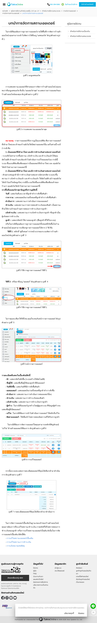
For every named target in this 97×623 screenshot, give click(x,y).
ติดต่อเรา (79, 568)
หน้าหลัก (5, 11)
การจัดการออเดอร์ (69, 11)
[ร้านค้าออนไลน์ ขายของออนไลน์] (47, 619)
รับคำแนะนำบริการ (71, 4)
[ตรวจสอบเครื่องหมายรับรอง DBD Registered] (7, 606)
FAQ (34, 573)
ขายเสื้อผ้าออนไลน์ (82, 576)
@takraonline (11, 598)
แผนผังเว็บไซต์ (38, 579)
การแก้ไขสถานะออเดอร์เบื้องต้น (20, 538)
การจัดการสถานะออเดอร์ (10, 13)
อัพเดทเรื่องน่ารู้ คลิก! (15, 578)
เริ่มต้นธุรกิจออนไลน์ (83, 579)
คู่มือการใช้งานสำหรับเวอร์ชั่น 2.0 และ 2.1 (25, 11)
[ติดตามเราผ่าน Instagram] (7, 598)
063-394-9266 (55, 4)
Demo (35, 568)
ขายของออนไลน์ (31, 620)
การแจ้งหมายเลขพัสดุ (16, 546)
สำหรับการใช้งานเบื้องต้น (80, 31)
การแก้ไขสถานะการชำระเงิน (19, 542)
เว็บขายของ (80, 582)
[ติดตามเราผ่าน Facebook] (3, 598)
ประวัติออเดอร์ (59, 571)
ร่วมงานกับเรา (38, 576)
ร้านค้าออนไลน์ (19, 620)
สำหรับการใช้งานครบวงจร (51, 11)
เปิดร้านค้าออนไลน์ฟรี (87, 4)
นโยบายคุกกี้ (69, 613)
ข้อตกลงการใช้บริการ (40, 582)
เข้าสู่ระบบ (58, 568)
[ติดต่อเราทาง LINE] (93, 606)
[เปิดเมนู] (4, 4)
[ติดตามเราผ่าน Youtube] (15, 598)
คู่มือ (34, 571)
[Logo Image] (15, 4)
